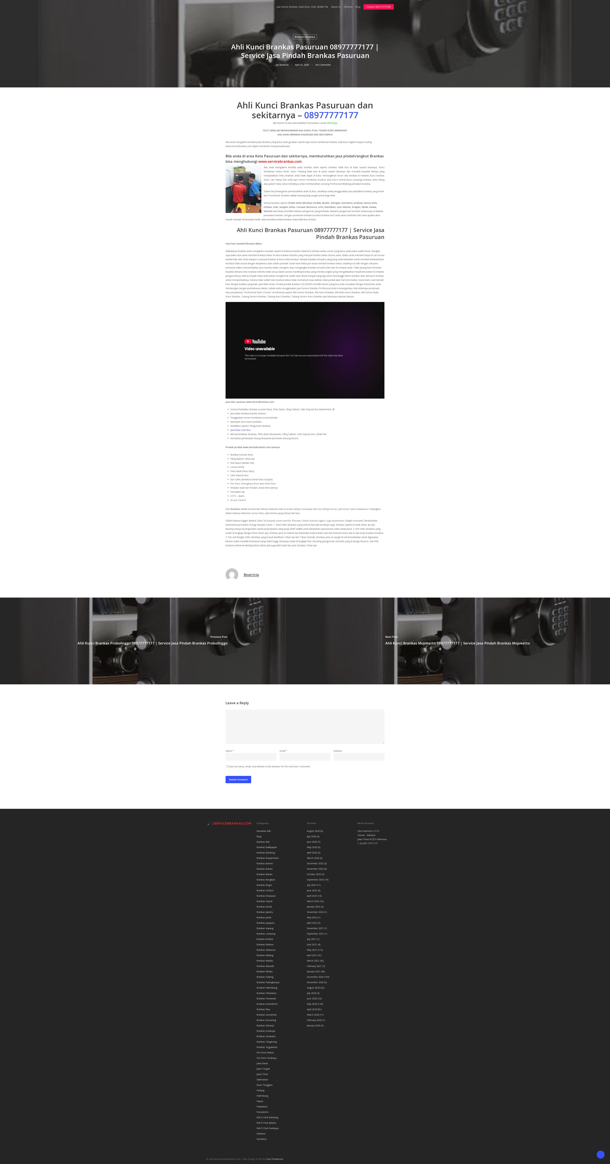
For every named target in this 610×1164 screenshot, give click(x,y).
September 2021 (315, 933)
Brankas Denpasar (266, 895)
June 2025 (312, 890)
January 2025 (313, 906)
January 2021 (313, 971)
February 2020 (314, 1020)
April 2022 (312, 922)
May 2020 (312, 1003)
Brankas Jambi (264, 917)
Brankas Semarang (266, 1020)
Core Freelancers (274, 1159)
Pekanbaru (262, 1106)
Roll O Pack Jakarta (266, 1122)
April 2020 (312, 1009)
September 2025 (315, 879)
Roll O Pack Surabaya (267, 1128)
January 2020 (313, 1025)
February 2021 (314, 966)
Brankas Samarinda (267, 1014)
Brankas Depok (264, 901)
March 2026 (313, 857)
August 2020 (313, 987)
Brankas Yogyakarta (267, 1047)
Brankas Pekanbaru (267, 993)
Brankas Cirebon (265, 890)
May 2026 (312, 847)
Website (338, 750)
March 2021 (313, 960)
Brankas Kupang (265, 928)
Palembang (262, 1095)
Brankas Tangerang (267, 1041)
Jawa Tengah (263, 1068)
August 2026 (313, 830)
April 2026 (312, 852)
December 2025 (315, 863)
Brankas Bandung (266, 852)
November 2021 (315, 928)
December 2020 (315, 976)
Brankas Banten (265, 863)
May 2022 (312, 917)
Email (283, 750)
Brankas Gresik (264, 906)
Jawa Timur (262, 1074)
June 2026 (312, 841)
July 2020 (311, 993)
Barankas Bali (264, 830)
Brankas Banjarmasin (268, 857)
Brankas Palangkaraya (268, 982)
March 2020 (313, 1014)
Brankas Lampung (266, 933)
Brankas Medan (265, 971)
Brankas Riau (263, 1009)
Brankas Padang (265, 976)
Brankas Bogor (264, 885)
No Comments (323, 64)
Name (230, 750)
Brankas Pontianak (266, 998)
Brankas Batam (265, 868)
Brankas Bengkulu (266, 879)
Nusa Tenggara (264, 1084)
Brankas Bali (263, 841)
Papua (260, 1101)
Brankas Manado (265, 966)
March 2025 (313, 901)
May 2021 (312, 949)
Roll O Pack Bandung (267, 1117)
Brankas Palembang (267, 987)
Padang (260, 1090)
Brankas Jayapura (265, 922)
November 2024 (315, 912)
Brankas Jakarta (265, 912)
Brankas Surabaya (305, 36)
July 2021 (311, 939)
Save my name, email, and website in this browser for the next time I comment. (270, 766)
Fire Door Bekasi (265, 1052)
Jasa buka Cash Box (240, 429)
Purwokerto (263, 1111)
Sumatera (262, 1138)
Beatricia (283, 64)
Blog (259, 836)
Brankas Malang (265, 955)
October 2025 (314, 874)
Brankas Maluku (265, 960)
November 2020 (315, 982)
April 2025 (312, 895)
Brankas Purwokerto (267, 1003)
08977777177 (331, 115)
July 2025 (311, 885)
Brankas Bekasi (264, 874)
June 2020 (312, 998)
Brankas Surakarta (266, 1036)
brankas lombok (265, 939)
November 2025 (315, 868)
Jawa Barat (262, 1063)
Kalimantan (262, 1079)
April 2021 (312, 955)
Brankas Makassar (266, 949)
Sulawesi (261, 1133)
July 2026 (311, 836)
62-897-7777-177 (369, 843)
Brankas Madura (265, 944)
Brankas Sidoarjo (265, 1025)
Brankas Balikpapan (267, 847)
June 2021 (312, 944)
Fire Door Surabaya (267, 1057)
